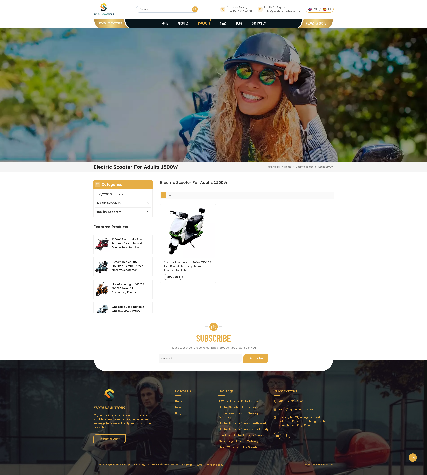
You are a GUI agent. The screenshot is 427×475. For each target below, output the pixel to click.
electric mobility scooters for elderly (243, 429)
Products (204, 23)
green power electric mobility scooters (238, 415)
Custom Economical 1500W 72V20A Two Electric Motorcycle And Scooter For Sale (187, 266)
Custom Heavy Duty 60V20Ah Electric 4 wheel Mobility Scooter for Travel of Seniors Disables (128, 266)
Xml (199, 464)
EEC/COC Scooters (109, 194)
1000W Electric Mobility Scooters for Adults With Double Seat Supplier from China (127, 243)
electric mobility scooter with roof (242, 423)
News (223, 23)
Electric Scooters (108, 203)
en (315, 9)
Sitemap (187, 464)
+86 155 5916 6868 (239, 11)
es (329, 9)
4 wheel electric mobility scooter (241, 401)
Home (165, 23)
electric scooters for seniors (238, 407)
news (178, 407)
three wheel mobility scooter (238, 447)
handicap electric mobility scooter (242, 435)
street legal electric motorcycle (240, 441)
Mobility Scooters (108, 212)
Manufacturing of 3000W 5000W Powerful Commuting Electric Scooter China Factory (128, 288)
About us (183, 23)
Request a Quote (316, 23)
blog (239, 23)
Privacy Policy (214, 464)
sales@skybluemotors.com (282, 11)
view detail (173, 276)
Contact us (259, 23)
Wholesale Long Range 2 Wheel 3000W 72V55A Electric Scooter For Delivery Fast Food (128, 311)
